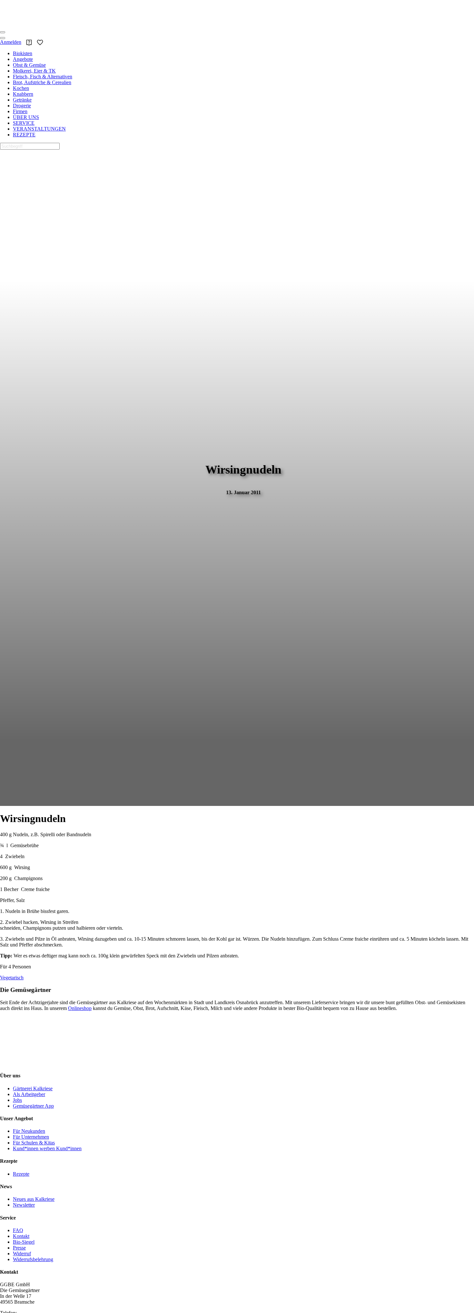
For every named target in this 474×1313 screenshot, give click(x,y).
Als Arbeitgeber (29, 1094)
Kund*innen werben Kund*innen (47, 1148)
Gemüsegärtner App (33, 1106)
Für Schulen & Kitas (34, 1142)
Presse (19, 1247)
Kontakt (21, 1236)
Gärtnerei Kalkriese (33, 1088)
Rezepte (21, 1174)
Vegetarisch (12, 977)
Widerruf (22, 1253)
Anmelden (10, 42)
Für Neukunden (29, 1131)
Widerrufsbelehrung (33, 1259)
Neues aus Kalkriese (33, 1199)
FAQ (18, 1230)
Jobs (17, 1100)
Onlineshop (80, 1008)
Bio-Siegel (24, 1242)
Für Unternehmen (31, 1137)
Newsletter (24, 1205)
